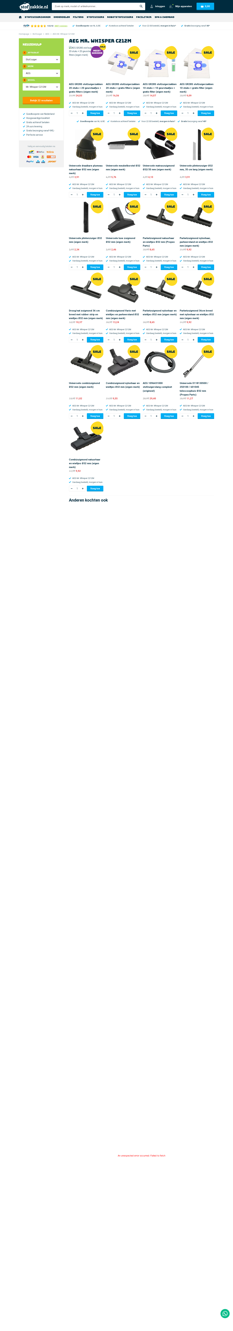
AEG (47, 34)
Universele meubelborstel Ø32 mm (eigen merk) (123, 167)
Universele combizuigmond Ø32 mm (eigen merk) (84, 385)
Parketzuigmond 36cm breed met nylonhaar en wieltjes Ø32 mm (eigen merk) (197, 314)
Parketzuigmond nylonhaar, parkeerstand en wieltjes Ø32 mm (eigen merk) (196, 242)
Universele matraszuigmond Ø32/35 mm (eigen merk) (159, 167)
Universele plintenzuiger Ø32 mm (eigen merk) (85, 240)
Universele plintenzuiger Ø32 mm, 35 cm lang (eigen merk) (196, 167)
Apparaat (31, 52)
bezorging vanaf (197, 26)
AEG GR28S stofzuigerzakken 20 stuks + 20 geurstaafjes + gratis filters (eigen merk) (86, 88)
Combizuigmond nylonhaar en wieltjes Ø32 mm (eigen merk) (123, 385)
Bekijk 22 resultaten (41, 100)
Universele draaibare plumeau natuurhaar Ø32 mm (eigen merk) (86, 169)
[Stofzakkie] (33, 6)
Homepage (24, 34)
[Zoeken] (141, 6)
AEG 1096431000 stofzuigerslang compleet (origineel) (157, 387)
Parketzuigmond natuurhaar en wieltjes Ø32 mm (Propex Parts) (159, 242)
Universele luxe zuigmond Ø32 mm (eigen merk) (120, 240)
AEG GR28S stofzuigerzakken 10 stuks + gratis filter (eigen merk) (197, 88)
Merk (28, 66)
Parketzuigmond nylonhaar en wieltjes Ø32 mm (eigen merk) (160, 312)
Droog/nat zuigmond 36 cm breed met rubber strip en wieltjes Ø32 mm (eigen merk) (86, 314)
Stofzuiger (37, 34)
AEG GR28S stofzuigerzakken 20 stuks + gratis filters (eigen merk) (123, 88)
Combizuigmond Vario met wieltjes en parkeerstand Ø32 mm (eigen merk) (122, 314)
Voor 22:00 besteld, (159, 26)
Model (29, 80)
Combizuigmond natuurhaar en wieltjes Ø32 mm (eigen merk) (84, 463)
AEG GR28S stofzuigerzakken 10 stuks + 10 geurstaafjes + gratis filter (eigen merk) (160, 88)
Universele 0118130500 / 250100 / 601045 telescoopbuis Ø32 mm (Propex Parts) (194, 389)
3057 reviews (61, 26)
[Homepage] (20, 17)
